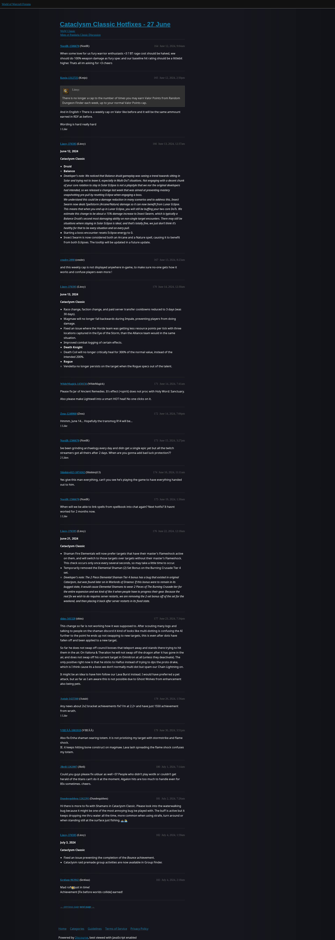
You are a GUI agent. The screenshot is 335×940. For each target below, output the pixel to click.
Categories (77, 929)
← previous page (69, 906)
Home (62, 929)
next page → (87, 906)
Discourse (81, 937)
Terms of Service (116, 929)
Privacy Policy (139, 929)
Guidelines (95, 929)
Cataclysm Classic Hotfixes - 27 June (115, 24)
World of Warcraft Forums (16, 4)
